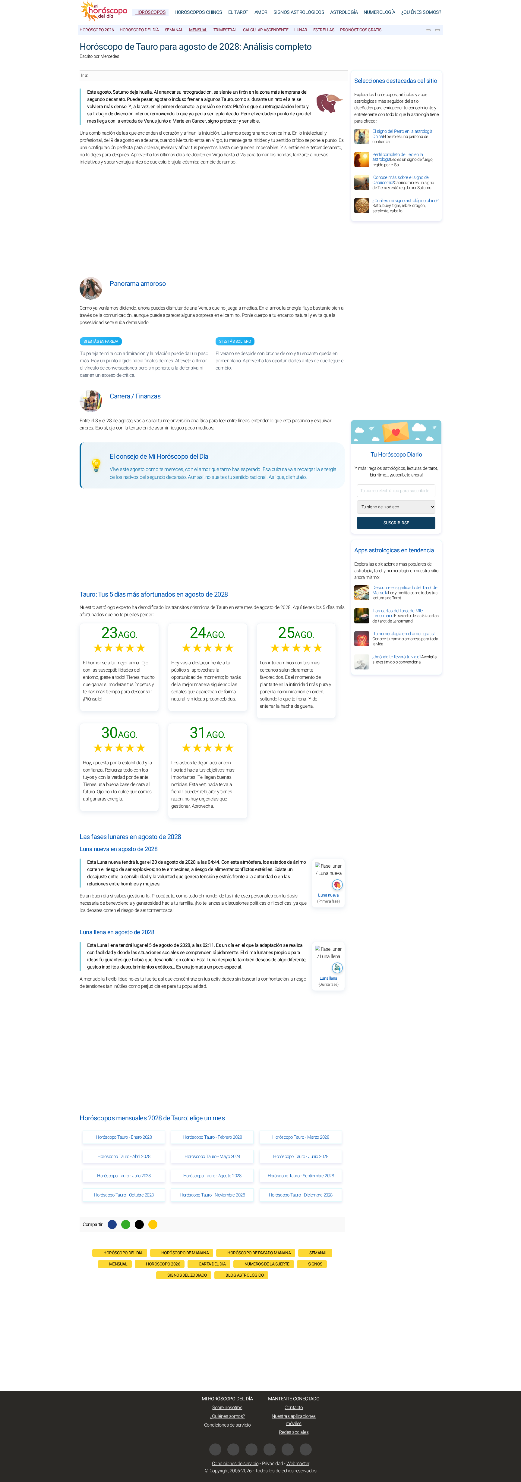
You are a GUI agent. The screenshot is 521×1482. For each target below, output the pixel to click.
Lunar (300, 30)
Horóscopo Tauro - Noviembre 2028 (212, 1195)
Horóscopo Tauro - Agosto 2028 (212, 1175)
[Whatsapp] (125, 1224)
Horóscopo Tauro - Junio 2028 (300, 1156)
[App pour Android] (305, 1449)
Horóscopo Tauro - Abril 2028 (123, 1156)
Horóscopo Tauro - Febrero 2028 (212, 1137)
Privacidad (272, 1463)
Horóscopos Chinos (198, 12)
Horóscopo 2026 (97, 30)
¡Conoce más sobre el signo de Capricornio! (403, 182)
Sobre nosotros (227, 1407)
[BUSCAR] (437, 30)
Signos (315, 1264)
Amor (260, 12)
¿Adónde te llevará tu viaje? (404, 660)
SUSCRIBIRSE (396, 523)
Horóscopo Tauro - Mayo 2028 (212, 1156)
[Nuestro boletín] (428, 30)
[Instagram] (251, 1449)
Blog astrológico (245, 1275)
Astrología (344, 12)
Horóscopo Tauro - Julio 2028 (123, 1175)
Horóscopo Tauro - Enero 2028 (124, 1137)
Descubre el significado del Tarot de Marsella (404, 592)
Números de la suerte (267, 1264)
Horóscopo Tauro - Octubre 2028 (124, 1195)
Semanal (174, 30)
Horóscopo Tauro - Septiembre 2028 (301, 1175)
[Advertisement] (212, 217)
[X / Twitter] (233, 1449)
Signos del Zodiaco (187, 1275)
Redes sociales (293, 1432)
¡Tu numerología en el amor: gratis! (405, 638)
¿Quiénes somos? (421, 12)
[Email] (152, 1224)
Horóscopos (150, 12)
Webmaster (297, 1463)
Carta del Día (212, 1264)
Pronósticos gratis (360, 30)
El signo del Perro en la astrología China (402, 136)
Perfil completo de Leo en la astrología (402, 159)
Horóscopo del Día (139, 30)
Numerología (379, 12)
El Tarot (238, 12)
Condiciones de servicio (227, 1425)
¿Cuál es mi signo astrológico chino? (405, 205)
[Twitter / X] (139, 1224)
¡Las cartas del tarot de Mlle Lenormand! (405, 615)
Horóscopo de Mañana (185, 1253)
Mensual (198, 30)
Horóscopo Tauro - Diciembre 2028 (301, 1195)
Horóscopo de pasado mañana (259, 1253)
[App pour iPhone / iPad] (287, 1449)
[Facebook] (112, 1224)
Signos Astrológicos (298, 12)
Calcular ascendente (266, 30)
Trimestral (225, 30)
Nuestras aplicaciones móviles (294, 1420)
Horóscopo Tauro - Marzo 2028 (300, 1137)
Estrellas (323, 30)
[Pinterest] (269, 1449)
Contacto (294, 1407)
